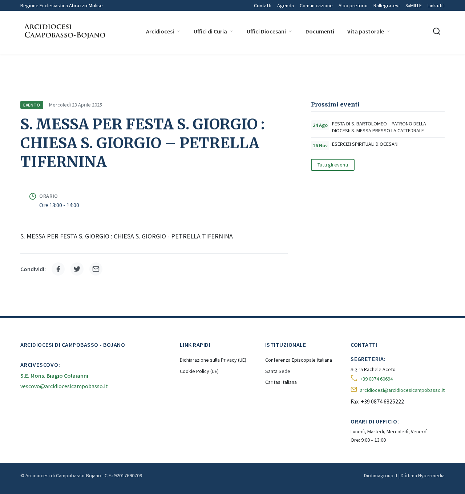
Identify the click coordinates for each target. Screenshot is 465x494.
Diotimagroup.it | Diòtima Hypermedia (404, 475)
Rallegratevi (386, 5)
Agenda (285, 5)
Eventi (85, 64)
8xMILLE (413, 5)
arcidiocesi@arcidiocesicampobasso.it (402, 390)
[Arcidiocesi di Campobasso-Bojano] (64, 31)
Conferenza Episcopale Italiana (298, 360)
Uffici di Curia (210, 31)
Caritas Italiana (281, 382)
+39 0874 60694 (376, 378)
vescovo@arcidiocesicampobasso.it (64, 386)
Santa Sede (277, 371)
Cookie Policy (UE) (199, 371)
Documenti (320, 31)
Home (26, 64)
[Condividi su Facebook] (58, 269)
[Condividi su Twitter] (77, 269)
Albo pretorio (353, 5)
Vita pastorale (365, 31)
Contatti (262, 5)
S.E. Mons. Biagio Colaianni (54, 375)
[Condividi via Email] (95, 269)
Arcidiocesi (160, 31)
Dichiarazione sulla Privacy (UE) (213, 360)
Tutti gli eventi (333, 164)
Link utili (436, 5)
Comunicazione (316, 5)
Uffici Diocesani (266, 31)
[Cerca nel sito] (437, 31)
